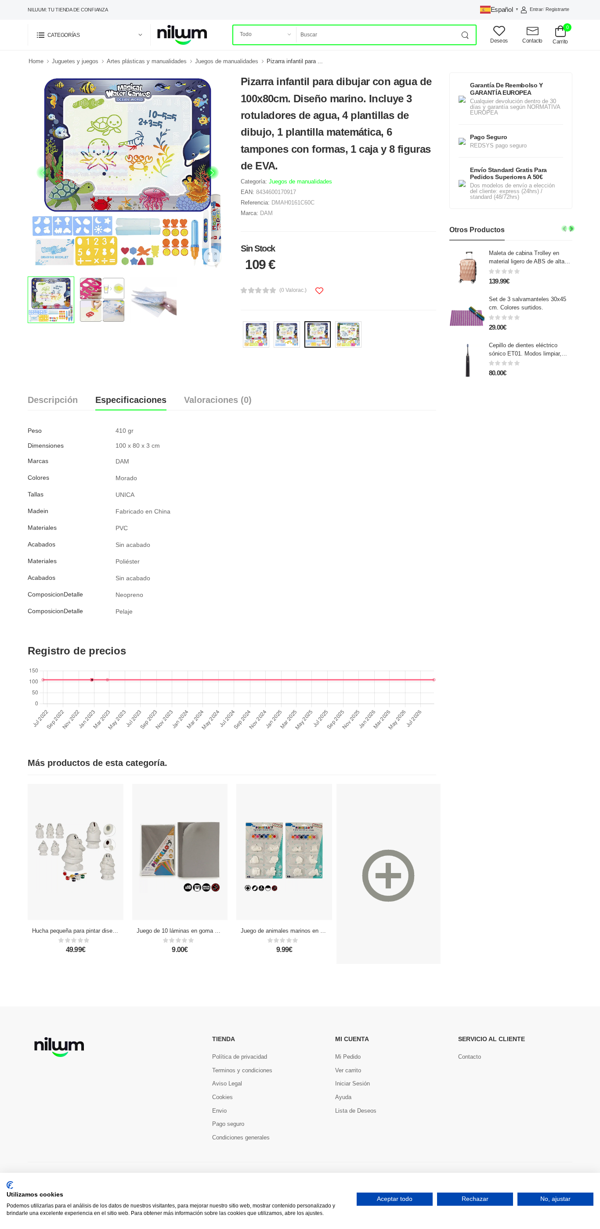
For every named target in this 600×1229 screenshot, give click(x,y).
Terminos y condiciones (242, 1070)
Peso (35, 430)
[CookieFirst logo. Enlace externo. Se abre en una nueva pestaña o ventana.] (10, 1185)
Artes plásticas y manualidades (147, 61)
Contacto (469, 1056)
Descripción (53, 400)
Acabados (41, 544)
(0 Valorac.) (293, 290)
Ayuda (343, 1097)
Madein (38, 510)
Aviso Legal (227, 1083)
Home (36, 61)
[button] (89, 35)
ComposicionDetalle (55, 594)
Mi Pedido (348, 1056)
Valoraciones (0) (218, 400)
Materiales (42, 527)
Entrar (536, 9)
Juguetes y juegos (75, 61)
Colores (38, 477)
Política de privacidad (239, 1056)
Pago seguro (228, 1124)
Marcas (38, 460)
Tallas (35, 494)
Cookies (222, 1097)
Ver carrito (348, 1070)
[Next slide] (212, 172)
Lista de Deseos (355, 1110)
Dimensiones (46, 445)
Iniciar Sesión (352, 1083)
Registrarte (557, 9)
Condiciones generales (241, 1137)
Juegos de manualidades (226, 61)
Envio (219, 1110)
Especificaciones (130, 400)
